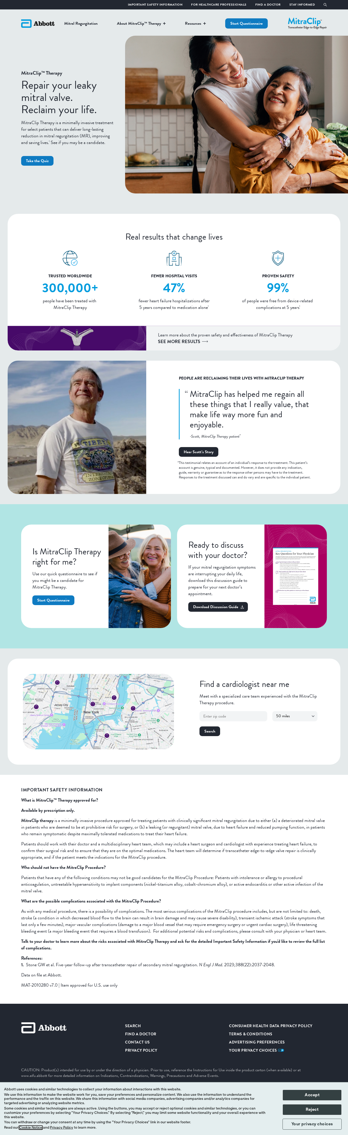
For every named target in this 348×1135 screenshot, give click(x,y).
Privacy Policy (141, 1050)
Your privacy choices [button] (312, 1124)
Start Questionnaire (246, 23)
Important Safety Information (155, 4)
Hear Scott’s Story (198, 452)
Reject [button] (312, 1109)
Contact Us (137, 1042)
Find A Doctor (268, 4)
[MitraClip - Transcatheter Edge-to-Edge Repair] (307, 23)
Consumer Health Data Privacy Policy (271, 1026)
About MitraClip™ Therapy (139, 23)
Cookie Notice (30, 1127)
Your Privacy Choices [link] (253, 1050)
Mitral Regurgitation (81, 23)
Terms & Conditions (250, 1034)
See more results (179, 341)
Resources (193, 23)
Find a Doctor (140, 1034)
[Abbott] (38, 23)
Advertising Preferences (257, 1042)
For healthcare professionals (218, 4)
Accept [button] (312, 1095)
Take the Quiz (37, 161)
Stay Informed (302, 4)
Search (209, 731)
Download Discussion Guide (215, 607)
